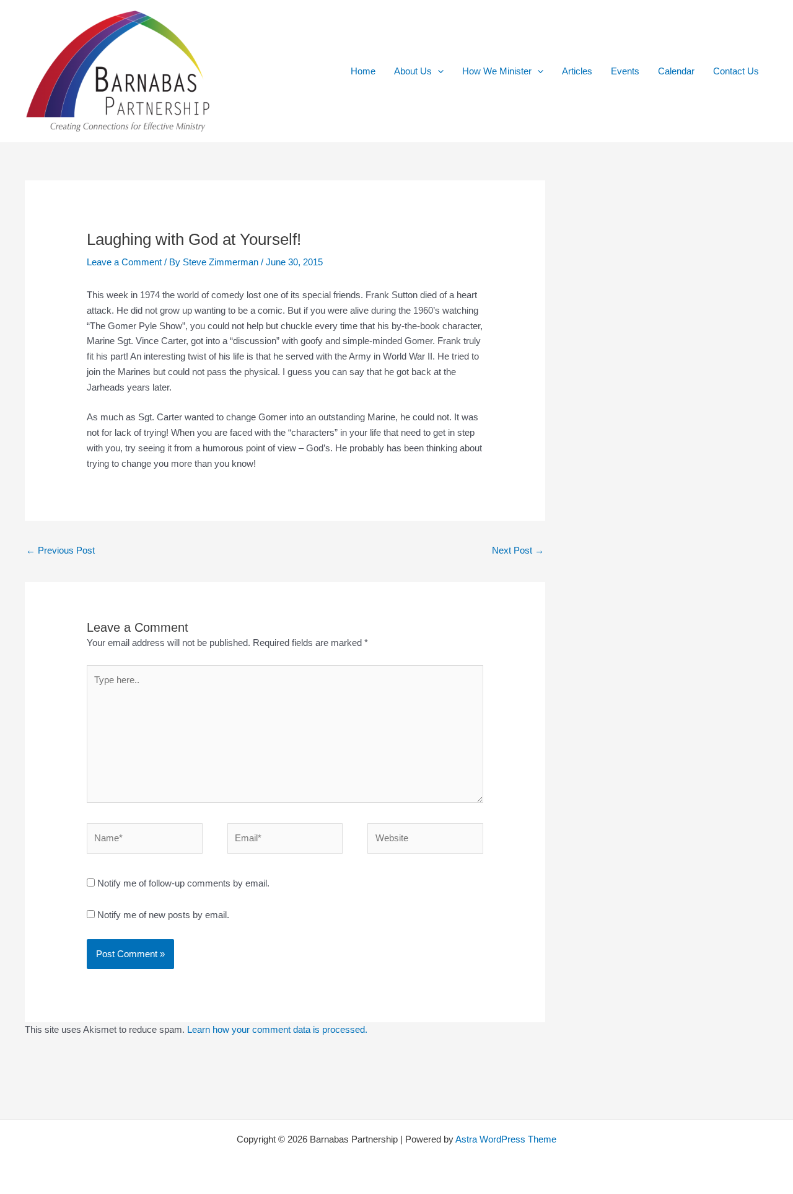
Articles (577, 71)
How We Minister (497, 71)
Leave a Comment (124, 262)
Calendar (676, 71)
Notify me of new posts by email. (163, 914)
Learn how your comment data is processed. (277, 1029)
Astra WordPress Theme (505, 1139)
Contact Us (736, 71)
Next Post (518, 550)
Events (625, 71)
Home (363, 71)
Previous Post (60, 550)
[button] (438, 71)
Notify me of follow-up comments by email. (183, 883)
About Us (413, 71)
